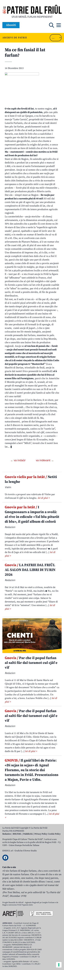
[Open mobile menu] (59, 25)
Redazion (6, 834)
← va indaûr (18, 460)
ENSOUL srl (7, 850)
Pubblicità (28, 834)
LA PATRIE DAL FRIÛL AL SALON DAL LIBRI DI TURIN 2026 (30, 570)
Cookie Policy (54, 834)
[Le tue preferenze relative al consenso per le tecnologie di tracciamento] (59, 965)
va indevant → (45, 460)
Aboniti (11, 25)
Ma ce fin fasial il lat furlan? (25, 52)
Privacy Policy (40, 834)
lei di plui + (44, 497)
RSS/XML (17, 834)
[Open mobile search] (51, 25)
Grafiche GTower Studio (26, 850)
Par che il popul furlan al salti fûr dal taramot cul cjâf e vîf (31, 663)
